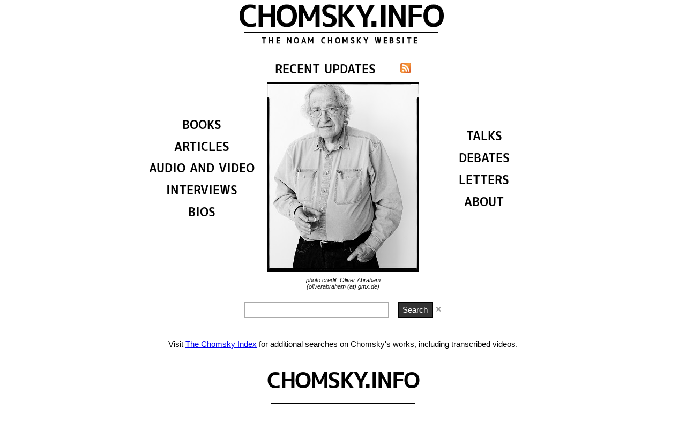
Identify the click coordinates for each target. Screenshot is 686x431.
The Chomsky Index (221, 344)
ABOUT (484, 203)
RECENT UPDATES (325, 70)
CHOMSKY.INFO (340, 19)
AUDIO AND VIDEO (202, 169)
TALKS (484, 137)
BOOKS (201, 126)
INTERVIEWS (201, 191)
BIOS (201, 213)
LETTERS (484, 181)
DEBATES (484, 159)
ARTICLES (201, 148)
